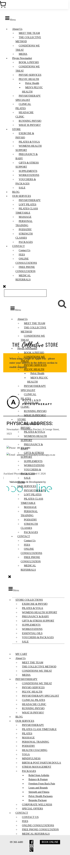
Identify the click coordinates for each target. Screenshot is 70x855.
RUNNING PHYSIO (30, 120)
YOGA (26, 754)
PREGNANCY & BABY (35, 616)
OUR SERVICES (21, 196)
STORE (16, 129)
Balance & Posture (38, 779)
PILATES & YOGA (29, 141)
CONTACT (18, 246)
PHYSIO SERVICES (30, 74)
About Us (17, 29)
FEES (22, 254)
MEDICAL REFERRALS (36, 833)
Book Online (50, 842)
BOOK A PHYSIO (29, 62)
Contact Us (24, 250)
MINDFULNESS (31, 758)
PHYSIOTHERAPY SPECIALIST (40, 695)
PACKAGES (26, 242)
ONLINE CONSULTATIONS (38, 825)
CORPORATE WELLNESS (37, 804)
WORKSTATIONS (29, 175)
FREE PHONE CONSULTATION (40, 829)
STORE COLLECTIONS (29, 599)
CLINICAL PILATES (33, 700)
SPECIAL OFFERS (32, 808)
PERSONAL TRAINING (35, 741)
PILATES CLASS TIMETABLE (39, 729)
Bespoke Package (37, 800)
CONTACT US (30, 817)
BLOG (16, 191)
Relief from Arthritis (38, 775)
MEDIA (23, 54)
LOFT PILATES (27, 204)
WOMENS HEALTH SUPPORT (39, 612)
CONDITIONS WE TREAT (37, 670)
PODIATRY (25, 229)
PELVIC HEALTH (29, 79)
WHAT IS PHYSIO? (30, 125)
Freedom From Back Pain (41, 783)
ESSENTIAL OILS (32, 633)
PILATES (27, 733)
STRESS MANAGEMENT (36, 766)
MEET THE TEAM (29, 33)
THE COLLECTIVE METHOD (39, 666)
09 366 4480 (16, 842)
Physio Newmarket (22, 58)
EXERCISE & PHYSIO (35, 603)
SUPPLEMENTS (28, 171)
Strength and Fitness (38, 792)
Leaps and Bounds (38, 787)
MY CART (21, 654)
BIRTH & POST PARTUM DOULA (41, 762)
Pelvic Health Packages (40, 796)
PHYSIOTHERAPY (30, 200)
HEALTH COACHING (34, 750)
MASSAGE (25, 216)
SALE (22, 187)
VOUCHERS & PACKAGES (38, 637)
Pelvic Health (32, 83)
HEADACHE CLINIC (34, 704)
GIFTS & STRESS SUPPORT (38, 620)
